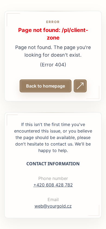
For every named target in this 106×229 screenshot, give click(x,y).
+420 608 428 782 (53, 185)
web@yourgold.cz (53, 206)
